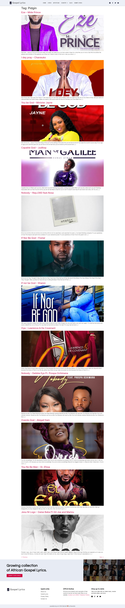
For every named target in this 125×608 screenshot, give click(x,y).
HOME (44, 2)
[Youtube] (118, 3)
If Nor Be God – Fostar (33, 237)
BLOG (71, 2)
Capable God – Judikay (33, 147)
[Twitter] (115, 3)
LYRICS (49, 2)
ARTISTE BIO (56, 2)
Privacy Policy (45, 596)
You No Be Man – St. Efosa (35, 467)
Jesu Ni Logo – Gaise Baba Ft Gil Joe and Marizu (47, 512)
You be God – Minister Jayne (36, 102)
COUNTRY (63, 2)
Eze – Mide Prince (31, 12)
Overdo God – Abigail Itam (35, 420)
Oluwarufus (72, 606)
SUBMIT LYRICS (78, 2)
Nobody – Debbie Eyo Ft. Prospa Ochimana (44, 373)
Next (102, 557)
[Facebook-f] (112, 3)
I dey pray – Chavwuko (33, 57)
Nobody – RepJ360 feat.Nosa (37, 192)
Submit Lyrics (44, 594)
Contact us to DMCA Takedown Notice (78, 595)
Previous (24, 557)
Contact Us (44, 599)
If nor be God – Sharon (33, 283)
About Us (43, 591)
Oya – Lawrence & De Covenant (38, 328)
